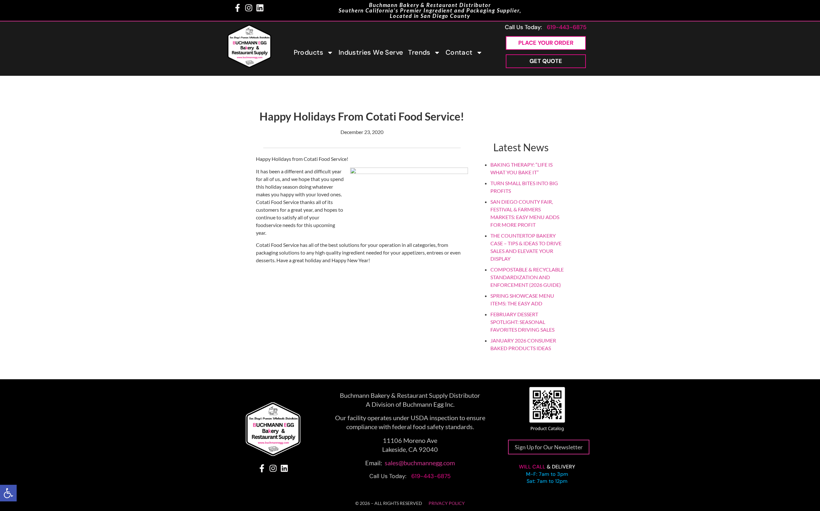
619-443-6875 (566, 27)
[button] (8, 493)
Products (309, 53)
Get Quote (545, 61)
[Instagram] (248, 7)
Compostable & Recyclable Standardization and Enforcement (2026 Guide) (527, 277)
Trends (419, 53)
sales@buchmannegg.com (420, 463)
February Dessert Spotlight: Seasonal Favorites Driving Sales (522, 322)
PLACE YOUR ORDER (545, 43)
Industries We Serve (371, 53)
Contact (459, 53)
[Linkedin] (260, 7)
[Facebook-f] (237, 7)
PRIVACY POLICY (447, 503)
